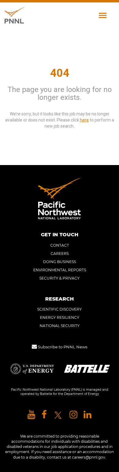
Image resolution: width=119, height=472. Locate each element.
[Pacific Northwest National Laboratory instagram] (74, 414)
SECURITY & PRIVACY (59, 278)
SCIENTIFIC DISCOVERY (59, 309)
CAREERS (60, 253)
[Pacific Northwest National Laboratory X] (58, 415)
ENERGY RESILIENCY (59, 317)
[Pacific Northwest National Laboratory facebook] (44, 414)
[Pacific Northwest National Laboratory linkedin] (88, 414)
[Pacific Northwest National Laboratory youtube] (31, 414)
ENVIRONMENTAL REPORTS (59, 270)
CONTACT (59, 245)
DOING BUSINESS (59, 261)
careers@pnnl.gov (88, 457)
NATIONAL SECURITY (60, 325)
